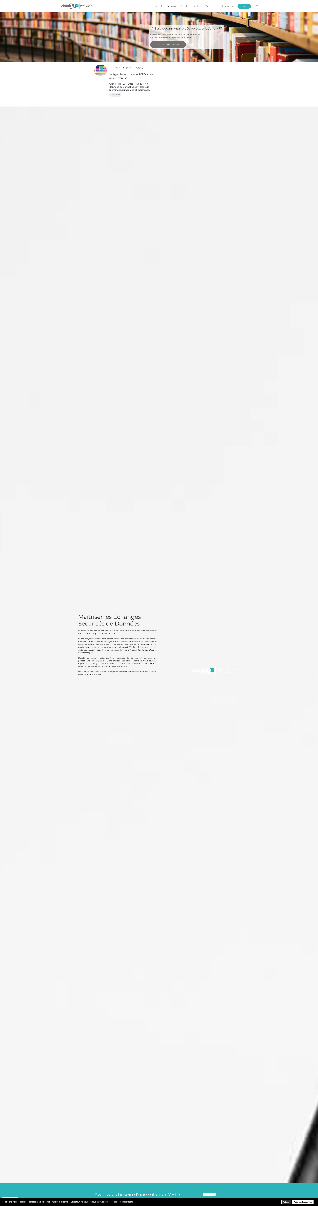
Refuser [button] (286, 1202)
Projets (209, 6)
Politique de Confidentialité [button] (121, 1202)
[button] (257, 6)
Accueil (159, 6)
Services (197, 6)
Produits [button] (184, 6)
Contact (244, 6)
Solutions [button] (171, 6)
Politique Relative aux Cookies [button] (94, 1202)
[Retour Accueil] (77, 6)
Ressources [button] (227, 6)
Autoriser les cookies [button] (303, 1202)
